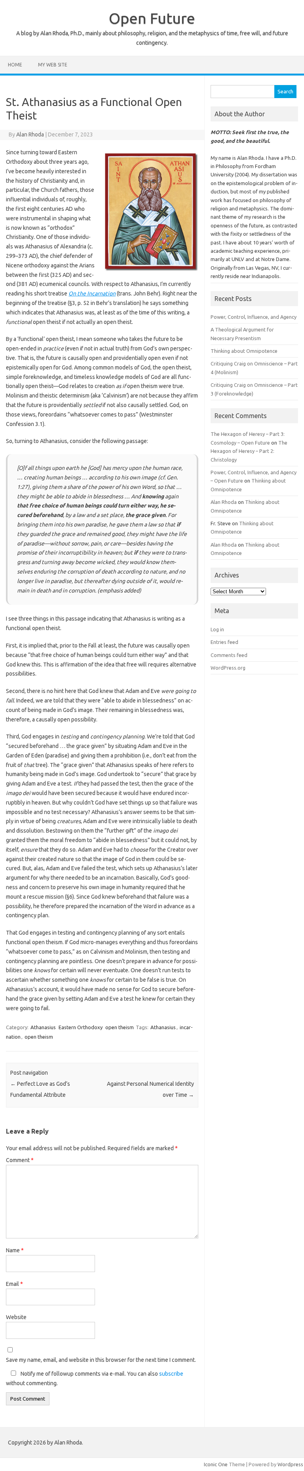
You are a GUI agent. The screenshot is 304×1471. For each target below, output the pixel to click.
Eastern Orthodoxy (81, 1027)
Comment (20, 1160)
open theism (119, 1027)
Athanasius (43, 1027)
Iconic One (216, 1464)
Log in (217, 629)
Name (15, 1250)
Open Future (152, 18)
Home (15, 64)
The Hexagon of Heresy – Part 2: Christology (249, 451)
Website (16, 1317)
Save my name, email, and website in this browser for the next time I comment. (101, 1360)
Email (14, 1284)
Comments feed (229, 655)
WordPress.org (228, 667)
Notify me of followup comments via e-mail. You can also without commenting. (94, 1378)
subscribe (171, 1374)
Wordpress (290, 1464)
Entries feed (224, 642)
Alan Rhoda (30, 134)
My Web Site (52, 64)
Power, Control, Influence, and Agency (253, 317)
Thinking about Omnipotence (244, 351)
